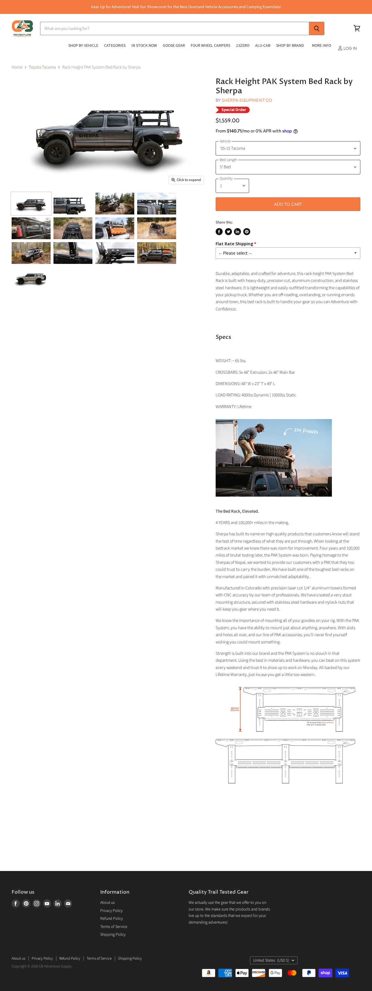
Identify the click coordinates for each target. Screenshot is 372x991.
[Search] (316, 28)
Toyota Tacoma (42, 67)
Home (17, 67)
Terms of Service (113, 927)
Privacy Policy (111, 911)
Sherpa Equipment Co (247, 100)
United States (271, 960)
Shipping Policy (113, 935)
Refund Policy (111, 919)
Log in (350, 48)
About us (107, 903)
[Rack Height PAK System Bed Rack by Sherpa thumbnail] (31, 203)
